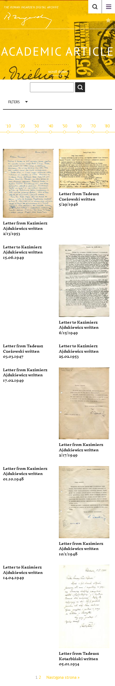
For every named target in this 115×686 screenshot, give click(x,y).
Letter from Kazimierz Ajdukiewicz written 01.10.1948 (25, 474)
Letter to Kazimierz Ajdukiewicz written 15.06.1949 (23, 252)
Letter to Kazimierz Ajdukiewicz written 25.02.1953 (79, 351)
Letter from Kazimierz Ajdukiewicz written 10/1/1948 (81, 549)
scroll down (57, 71)
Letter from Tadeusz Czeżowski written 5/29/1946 (79, 199)
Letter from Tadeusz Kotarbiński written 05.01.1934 (79, 659)
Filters (14, 102)
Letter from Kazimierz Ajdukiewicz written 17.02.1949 (25, 375)
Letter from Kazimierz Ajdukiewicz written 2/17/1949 (81, 450)
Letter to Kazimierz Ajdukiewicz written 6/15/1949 (79, 328)
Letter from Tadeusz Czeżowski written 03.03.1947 (23, 351)
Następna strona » (63, 677)
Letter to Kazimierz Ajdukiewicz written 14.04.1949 (23, 573)
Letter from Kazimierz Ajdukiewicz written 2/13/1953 (25, 228)
